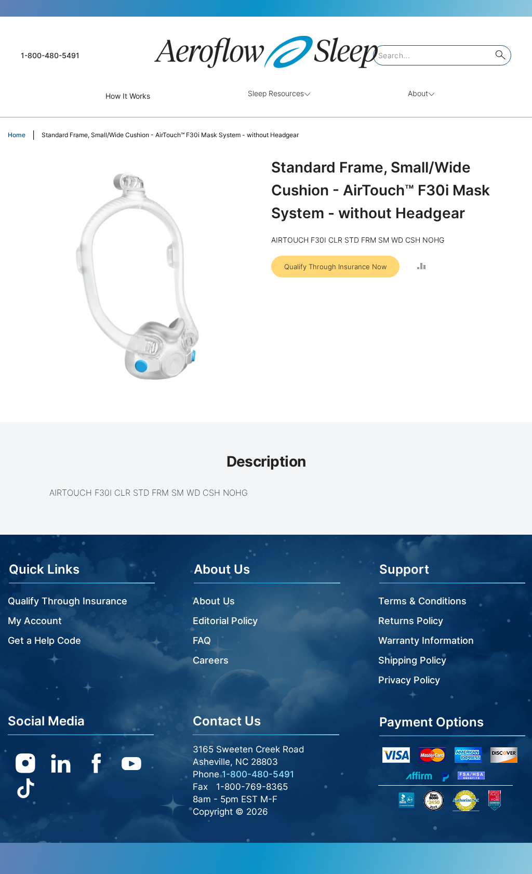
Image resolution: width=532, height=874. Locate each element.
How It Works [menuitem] (127, 95)
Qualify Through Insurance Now (335, 266)
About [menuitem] (418, 93)
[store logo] (266, 47)
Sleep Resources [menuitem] (276, 93)
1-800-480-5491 (50, 55)
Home (16, 135)
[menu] (266, 96)
